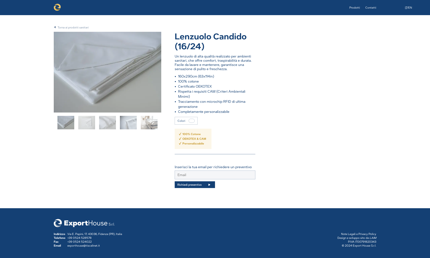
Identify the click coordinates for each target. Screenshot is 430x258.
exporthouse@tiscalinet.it (83, 245)
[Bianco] (192, 121)
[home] (57, 7)
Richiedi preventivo (189, 184)
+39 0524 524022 (79, 241)
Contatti (370, 7)
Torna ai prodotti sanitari (73, 27)
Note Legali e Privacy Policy (358, 234)
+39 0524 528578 (79, 237)
